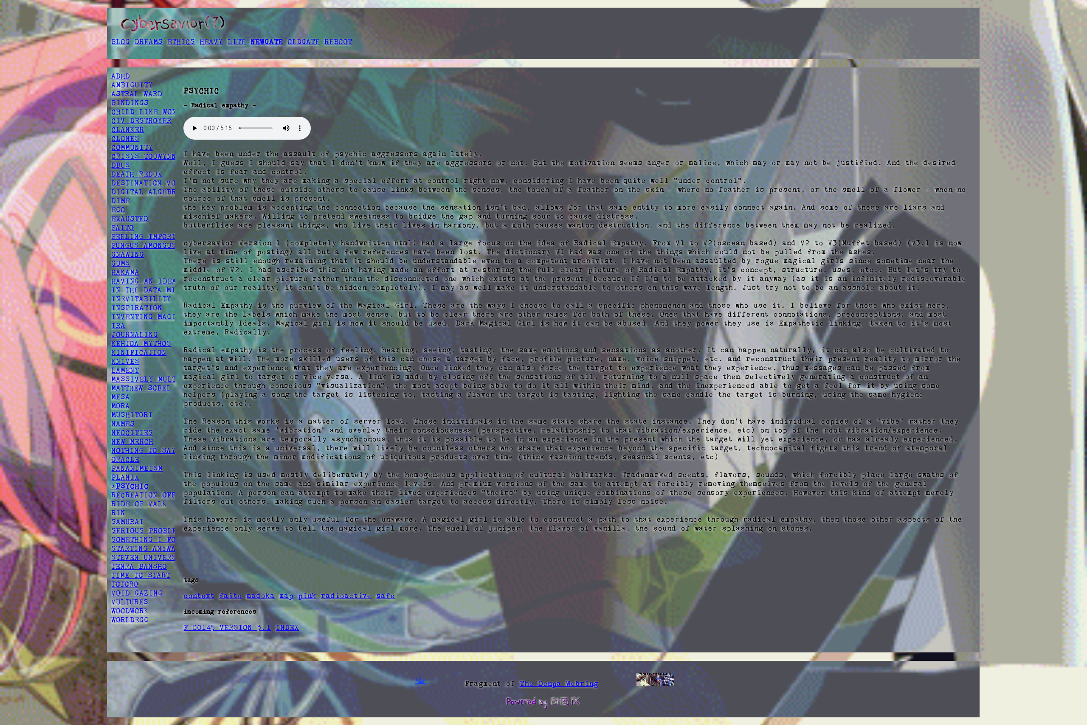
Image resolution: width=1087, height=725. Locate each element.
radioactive (346, 595)
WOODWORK (130, 611)
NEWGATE (267, 41)
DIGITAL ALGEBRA (146, 192)
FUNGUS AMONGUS (143, 245)
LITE (237, 41)
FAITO (122, 227)
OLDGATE (303, 41)
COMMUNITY (132, 147)
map (286, 595)
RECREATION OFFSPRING (157, 495)
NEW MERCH (132, 441)
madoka (261, 595)
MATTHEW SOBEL (141, 388)
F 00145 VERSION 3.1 (227, 627)
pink (307, 595)
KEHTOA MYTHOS (141, 343)
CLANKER (127, 129)
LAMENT (125, 370)
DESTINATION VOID (148, 183)
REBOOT (338, 41)
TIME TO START (140, 575)
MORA (120, 406)
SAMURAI (127, 521)
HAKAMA (125, 272)
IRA (118, 325)
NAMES (123, 423)
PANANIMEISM (137, 468)
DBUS (120, 165)
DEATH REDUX (136, 174)
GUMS (120, 263)
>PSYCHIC (130, 486)
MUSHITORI (132, 414)
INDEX (287, 627)
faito (230, 595)
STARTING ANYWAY (145, 548)
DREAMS (149, 41)
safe (385, 595)
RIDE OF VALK (139, 504)
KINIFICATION (138, 352)
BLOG (120, 41)
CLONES (125, 138)
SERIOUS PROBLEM (146, 530)
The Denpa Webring (559, 683)
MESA (120, 397)
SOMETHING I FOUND (150, 539)
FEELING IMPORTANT (150, 236)
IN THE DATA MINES (150, 290)
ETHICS (181, 41)
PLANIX (125, 477)
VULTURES (129, 602)
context (198, 595)
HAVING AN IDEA (144, 281)
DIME (120, 201)
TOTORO (124, 584)
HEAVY (211, 41)
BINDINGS (130, 102)
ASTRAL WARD (136, 94)
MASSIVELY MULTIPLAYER (160, 379)
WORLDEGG (130, 619)
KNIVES (125, 361)
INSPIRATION (136, 307)
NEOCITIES (132, 432)
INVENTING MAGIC (146, 316)
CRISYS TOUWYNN (143, 156)
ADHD (120, 76)
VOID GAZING (137, 593)
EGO (118, 209)
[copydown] (420, 683)
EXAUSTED (129, 218)
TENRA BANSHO (139, 566)
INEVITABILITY (141, 299)
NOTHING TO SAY (143, 450)
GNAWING (127, 254)
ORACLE (125, 459)
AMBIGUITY (132, 85)
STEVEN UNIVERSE (146, 557)
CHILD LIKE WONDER (151, 111)
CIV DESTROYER (141, 120)
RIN (118, 513)
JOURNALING (134, 334)
